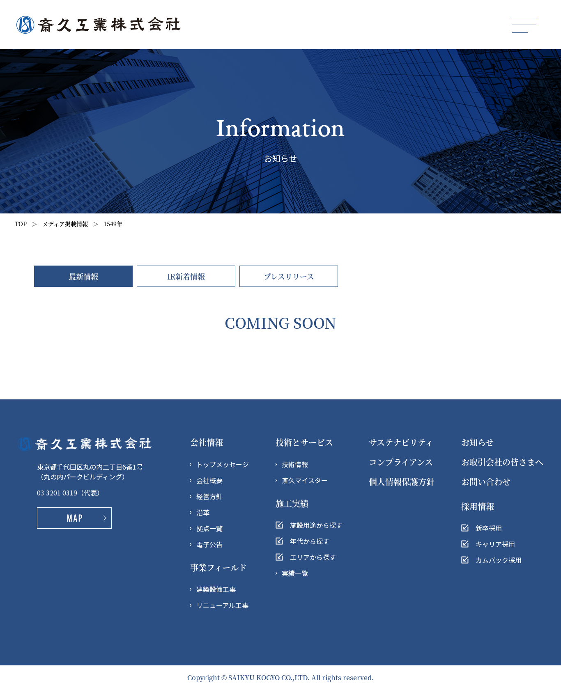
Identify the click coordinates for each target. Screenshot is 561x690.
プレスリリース (289, 276)
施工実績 (292, 503)
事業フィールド (218, 567)
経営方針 (209, 496)
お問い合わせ (485, 482)
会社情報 (206, 442)
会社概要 (209, 480)
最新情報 (83, 276)
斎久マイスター (305, 480)
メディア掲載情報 (65, 224)
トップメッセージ (222, 464)
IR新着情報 (186, 276)
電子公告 (209, 544)
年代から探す (309, 541)
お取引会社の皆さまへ (502, 462)
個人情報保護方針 (402, 482)
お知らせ (477, 442)
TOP (21, 224)
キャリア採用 (495, 544)
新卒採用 (489, 528)
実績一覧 (295, 573)
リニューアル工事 (222, 605)
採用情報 (477, 506)
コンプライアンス (401, 462)
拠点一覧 (209, 528)
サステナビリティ (401, 442)
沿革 (202, 512)
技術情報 (295, 464)
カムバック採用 (499, 560)
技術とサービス (304, 442)
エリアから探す (313, 557)
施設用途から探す (316, 525)
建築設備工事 (216, 589)
